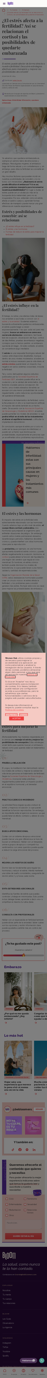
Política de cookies (14, 710)
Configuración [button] (11, 715)
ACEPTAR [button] (16, 718)
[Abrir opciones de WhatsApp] (41, 1360)
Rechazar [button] (23, 715)
